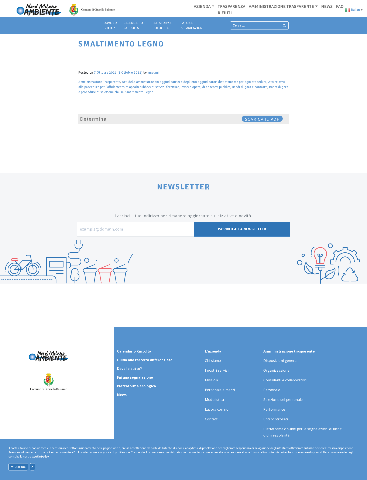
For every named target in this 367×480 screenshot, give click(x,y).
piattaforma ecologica (161, 25)
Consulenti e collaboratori (284, 380)
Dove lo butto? (129, 368)
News (327, 6)
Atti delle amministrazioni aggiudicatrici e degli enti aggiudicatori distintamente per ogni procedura (194, 82)
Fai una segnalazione (135, 377)
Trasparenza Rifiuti (231, 9)
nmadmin (153, 72)
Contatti (212, 419)
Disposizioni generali (280, 360)
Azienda (202, 6)
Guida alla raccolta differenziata (144, 360)
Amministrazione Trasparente (99, 82)
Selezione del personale (283, 399)
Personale (271, 390)
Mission (211, 380)
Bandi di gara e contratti (249, 87)
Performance (274, 409)
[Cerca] (284, 25)
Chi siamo (213, 360)
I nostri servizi (217, 370)
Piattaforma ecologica (136, 386)
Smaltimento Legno (139, 92)
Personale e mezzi (220, 390)
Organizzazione (276, 370)
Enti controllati (275, 419)
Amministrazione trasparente (281, 6)
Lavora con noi (217, 409)
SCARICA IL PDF (262, 119)
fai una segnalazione (192, 25)
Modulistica (214, 399)
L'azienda (213, 351)
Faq (339, 6)
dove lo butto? (110, 25)
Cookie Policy (40, 456)
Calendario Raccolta (133, 25)
